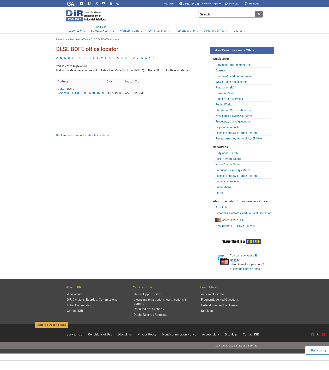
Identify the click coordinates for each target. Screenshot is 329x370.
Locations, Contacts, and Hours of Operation (243, 213)
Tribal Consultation (79, 305)
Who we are (74, 294)
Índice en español (211, 3)
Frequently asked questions (233, 121)
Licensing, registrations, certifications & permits (160, 301)
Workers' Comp (129, 30)
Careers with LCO (233, 220)
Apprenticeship (185, 30)
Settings (233, 3)
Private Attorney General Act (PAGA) (239, 138)
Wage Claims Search (229, 164)
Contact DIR (75, 311)
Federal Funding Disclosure (219, 305)
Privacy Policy (147, 334)
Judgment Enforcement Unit (233, 65)
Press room (168, 3)
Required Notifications (149, 309)
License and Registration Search (236, 133)
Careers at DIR (191, 3)
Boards (238, 30)
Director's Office (214, 30)
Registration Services (229, 99)
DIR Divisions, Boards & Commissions (92, 299)
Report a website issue (51, 324)
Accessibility (210, 334)
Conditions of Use (100, 334)
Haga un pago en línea (246, 269)
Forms (219, 193)
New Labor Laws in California (234, 116)
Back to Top (74, 334)
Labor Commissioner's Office (72, 39)
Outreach (221, 70)
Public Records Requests (150, 314)
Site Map (207, 311)
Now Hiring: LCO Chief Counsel (235, 226)
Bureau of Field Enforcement (234, 76)
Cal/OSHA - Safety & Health (101, 28)
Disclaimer (125, 334)
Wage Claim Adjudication (231, 82)
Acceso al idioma (212, 294)
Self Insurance (157, 30)
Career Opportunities (148, 294)
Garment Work (225, 93)
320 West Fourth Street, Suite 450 (79, 93)
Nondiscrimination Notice (179, 334)
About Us (221, 207)
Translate (253, 3)
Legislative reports (227, 127)
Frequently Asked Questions (220, 299)
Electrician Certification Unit (234, 110)
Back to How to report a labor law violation (83, 135)
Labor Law (75, 30)
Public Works (224, 104)
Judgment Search (227, 153)
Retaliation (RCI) (226, 87)
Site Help (231, 334)
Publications (223, 187)
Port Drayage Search (229, 159)
